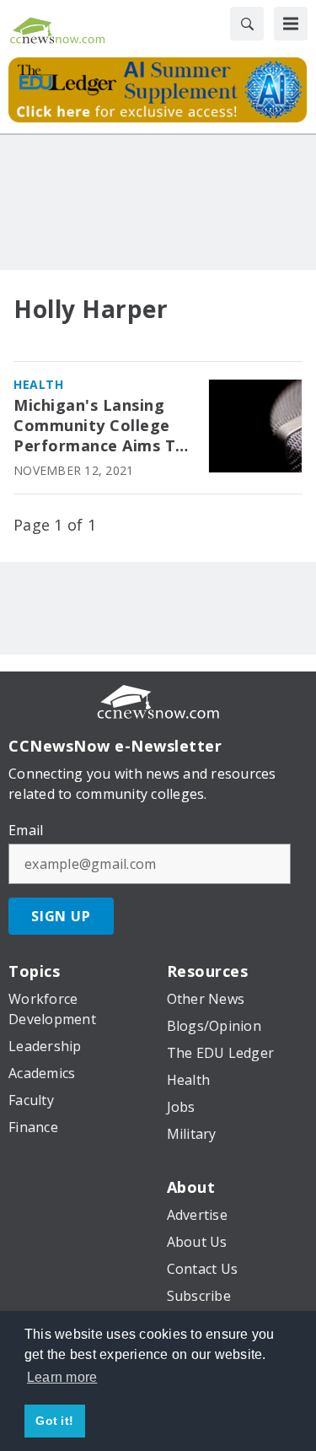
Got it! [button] (54, 1420)
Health (38, 384)
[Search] (247, 23)
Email (25, 830)
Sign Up (61, 916)
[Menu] (291, 23)
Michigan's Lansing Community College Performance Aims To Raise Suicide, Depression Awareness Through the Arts (103, 426)
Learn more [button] (62, 1377)
